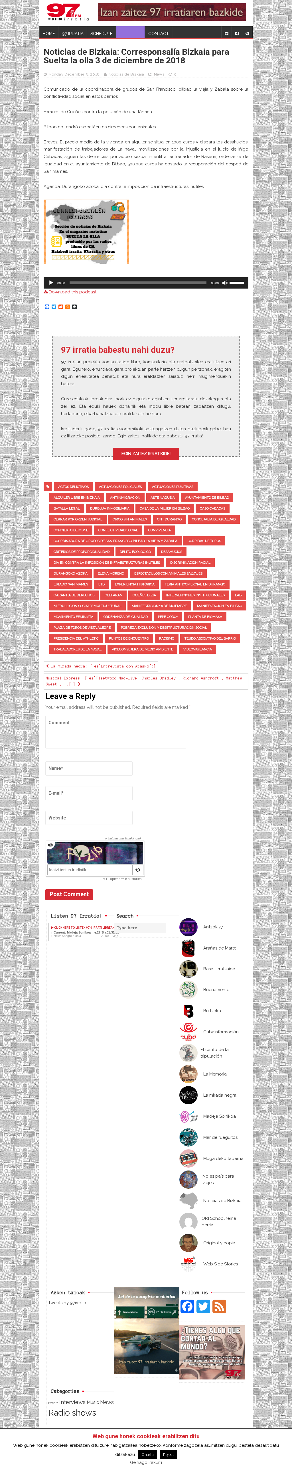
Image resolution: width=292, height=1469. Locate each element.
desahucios (171, 552)
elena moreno (111, 573)
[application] (146, 283)
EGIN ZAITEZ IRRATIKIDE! (146, 453)
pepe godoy (168, 617)
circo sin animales (130, 519)
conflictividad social (118, 530)
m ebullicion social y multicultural (87, 606)
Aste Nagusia (163, 498)
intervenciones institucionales (195, 595)
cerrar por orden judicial (78, 519)
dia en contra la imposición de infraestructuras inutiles (107, 563)
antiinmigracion (125, 498)
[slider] (238, 282)
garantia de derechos (74, 595)
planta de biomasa (205, 617)
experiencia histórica (135, 584)
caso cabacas (212, 508)
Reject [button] (168, 1454)
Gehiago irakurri (146, 1462)
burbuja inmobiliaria (109, 508)
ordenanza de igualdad (126, 617)
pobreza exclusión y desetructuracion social (164, 628)
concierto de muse (71, 530)
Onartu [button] (148, 1454)
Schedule (101, 33)
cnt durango (169, 519)
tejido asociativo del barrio (210, 638)
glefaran (113, 595)
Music (93, 1402)
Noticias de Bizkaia (126, 74)
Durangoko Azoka (71, 573)
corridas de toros (204, 541)
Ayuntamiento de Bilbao (207, 498)
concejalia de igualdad (214, 519)
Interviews (72, 1402)
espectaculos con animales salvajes (168, 573)
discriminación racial (190, 563)
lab (238, 595)
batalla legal (67, 508)
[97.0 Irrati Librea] (68, 13)
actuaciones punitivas (172, 487)
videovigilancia (197, 649)
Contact (158, 33)
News (159, 74)
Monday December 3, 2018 (74, 74)
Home (49, 33)
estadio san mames (71, 584)
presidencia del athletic (76, 638)
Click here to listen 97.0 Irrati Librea (83, 927)
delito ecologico (135, 552)
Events (53, 1403)
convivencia (159, 530)
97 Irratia (73, 33)
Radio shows (72, 1413)
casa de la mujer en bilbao (165, 508)
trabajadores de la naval (78, 649)
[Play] (51, 283)
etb (101, 584)
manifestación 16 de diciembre (159, 606)
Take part (130, 33)
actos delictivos (73, 487)
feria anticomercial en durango (195, 584)
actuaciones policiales (120, 487)
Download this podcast (72, 292)
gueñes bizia (144, 595)
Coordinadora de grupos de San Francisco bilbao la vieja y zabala (115, 541)
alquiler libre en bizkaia (77, 498)
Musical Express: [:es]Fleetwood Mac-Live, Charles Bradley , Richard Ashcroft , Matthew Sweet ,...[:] (144, 681)
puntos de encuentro (129, 638)
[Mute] (225, 283)
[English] (247, 32)
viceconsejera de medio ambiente (142, 649)
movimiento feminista (73, 617)
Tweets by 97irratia (67, 1302)
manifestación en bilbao (219, 606)
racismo (166, 638)
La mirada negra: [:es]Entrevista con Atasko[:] (102, 666)
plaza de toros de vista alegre (82, 628)
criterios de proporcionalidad (82, 552)
